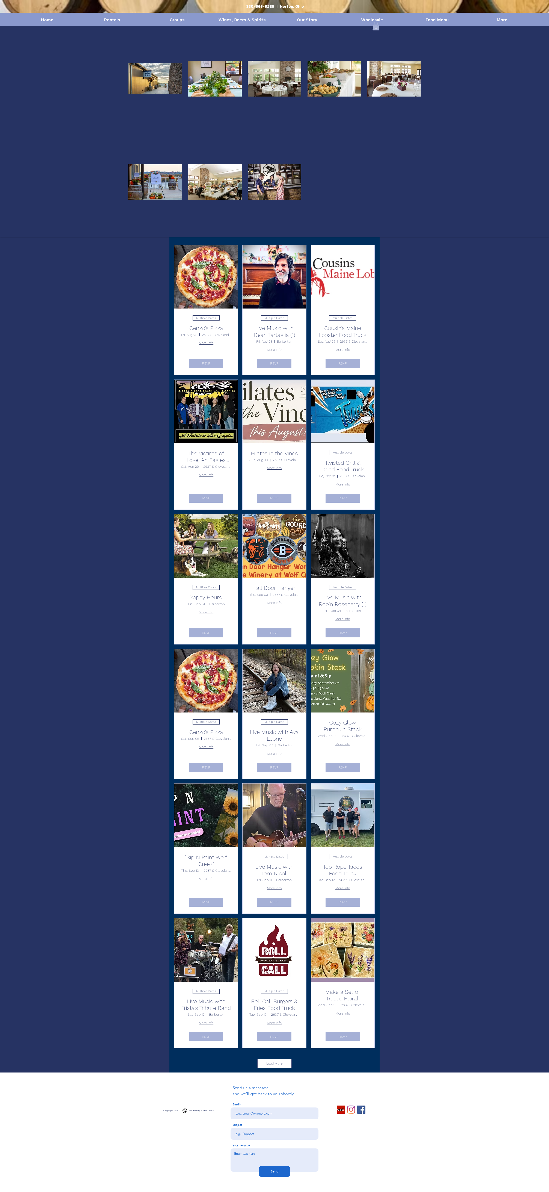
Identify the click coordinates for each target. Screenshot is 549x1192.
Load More (274, 1063)
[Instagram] (351, 1110)
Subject (237, 1124)
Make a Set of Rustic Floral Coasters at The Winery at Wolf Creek (342, 995)
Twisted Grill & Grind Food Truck (342, 466)
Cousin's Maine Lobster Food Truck (343, 331)
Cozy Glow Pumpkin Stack (343, 725)
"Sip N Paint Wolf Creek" (206, 860)
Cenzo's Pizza (206, 328)
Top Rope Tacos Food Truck (342, 870)
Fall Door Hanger (274, 588)
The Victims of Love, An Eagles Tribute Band (206, 456)
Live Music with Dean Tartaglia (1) (274, 331)
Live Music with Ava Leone (274, 735)
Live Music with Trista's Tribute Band (206, 1004)
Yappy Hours (206, 597)
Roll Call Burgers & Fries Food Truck (274, 1004)
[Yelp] (341, 1110)
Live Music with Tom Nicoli (274, 870)
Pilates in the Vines (274, 453)
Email (236, 1104)
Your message (241, 1145)
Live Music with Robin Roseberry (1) (342, 600)
